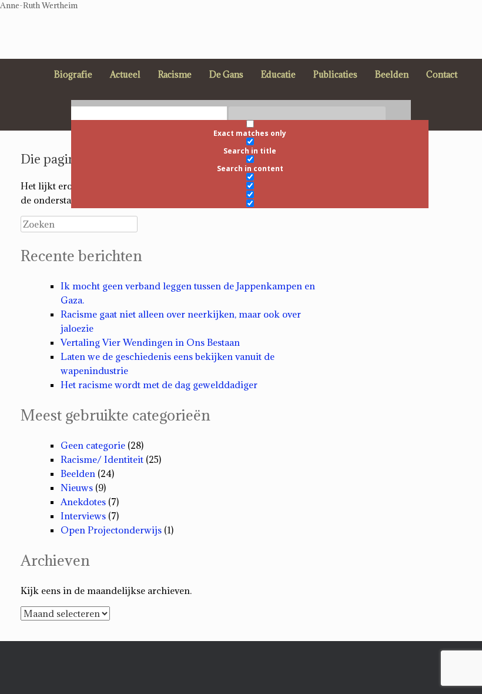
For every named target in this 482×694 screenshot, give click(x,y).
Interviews (83, 516)
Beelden (392, 74)
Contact (441, 74)
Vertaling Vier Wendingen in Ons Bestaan (150, 342)
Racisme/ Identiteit (102, 459)
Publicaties (335, 74)
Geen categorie (93, 445)
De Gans (226, 74)
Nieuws (77, 487)
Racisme (175, 74)
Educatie (278, 74)
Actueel (125, 74)
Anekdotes (83, 502)
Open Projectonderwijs (111, 530)
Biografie (73, 74)
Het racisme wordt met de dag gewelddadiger (159, 385)
